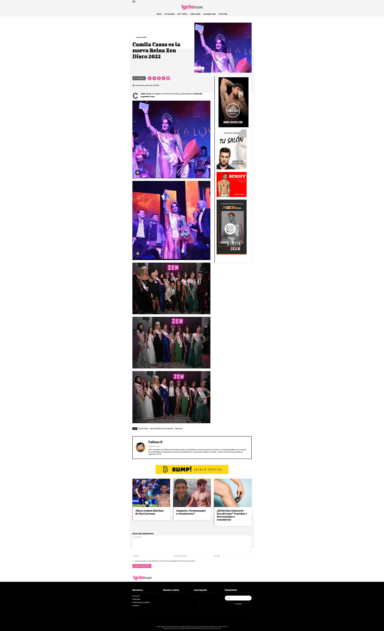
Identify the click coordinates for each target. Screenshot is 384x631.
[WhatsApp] (159, 78)
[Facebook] (150, 78)
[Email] (164, 78)
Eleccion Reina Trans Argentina (161, 429)
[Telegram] (168, 78)
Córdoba (199, 68)
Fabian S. (155, 442)
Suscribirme (238, 604)
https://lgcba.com (154, 446)
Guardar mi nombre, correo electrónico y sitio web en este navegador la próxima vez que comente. (165, 561)
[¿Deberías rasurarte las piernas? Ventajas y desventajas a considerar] (233, 493)
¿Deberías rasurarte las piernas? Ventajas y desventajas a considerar (232, 515)
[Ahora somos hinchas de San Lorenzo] (151, 493)
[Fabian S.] (140, 447)
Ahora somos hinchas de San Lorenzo (149, 512)
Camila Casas (143, 429)
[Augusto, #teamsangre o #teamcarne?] (192, 493)
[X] (154, 78)
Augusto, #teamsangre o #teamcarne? (191, 512)
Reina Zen (178, 429)
